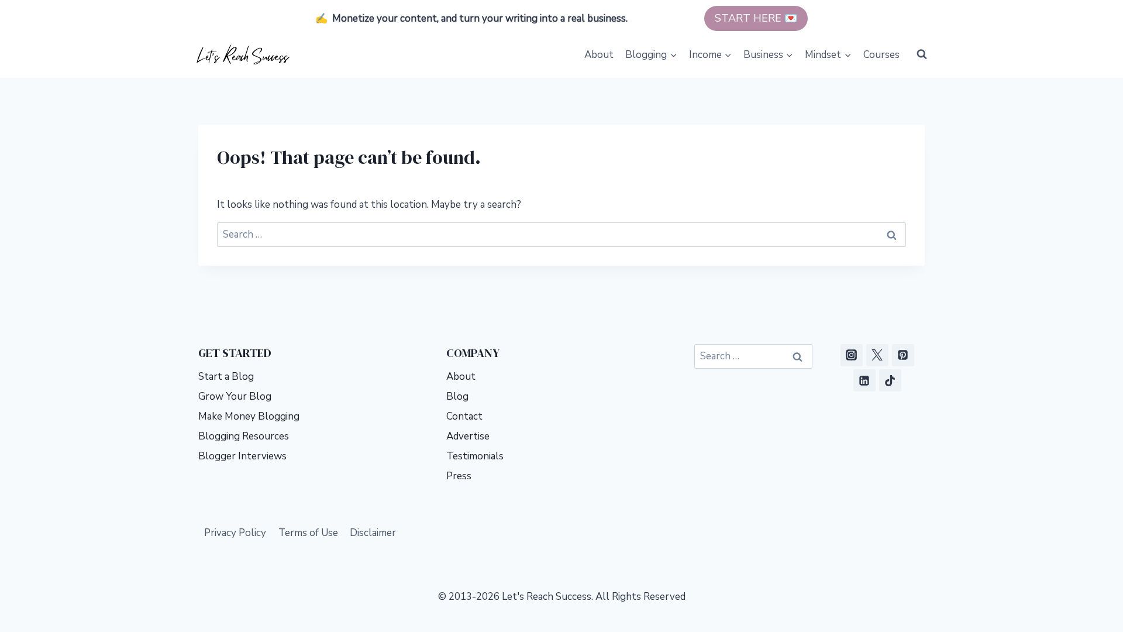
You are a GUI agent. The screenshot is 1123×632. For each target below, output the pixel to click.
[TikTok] (890, 380)
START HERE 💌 (756, 18)
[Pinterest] (903, 355)
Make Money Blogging (248, 416)
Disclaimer (373, 533)
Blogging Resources (243, 436)
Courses (881, 54)
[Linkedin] (864, 380)
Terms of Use (308, 533)
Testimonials (475, 456)
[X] (877, 355)
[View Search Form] (921, 54)
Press (458, 476)
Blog (457, 396)
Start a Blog (226, 376)
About (599, 54)
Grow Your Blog (234, 396)
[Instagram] (851, 355)
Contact (464, 416)
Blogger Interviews (242, 456)
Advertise (468, 436)
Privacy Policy (235, 533)
